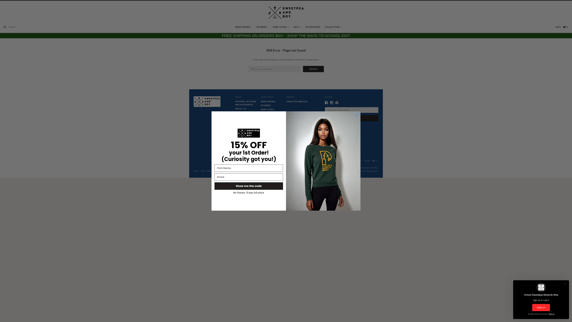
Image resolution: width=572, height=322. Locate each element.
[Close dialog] (356, 115)
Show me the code (249, 186)
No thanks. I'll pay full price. (248, 192)
